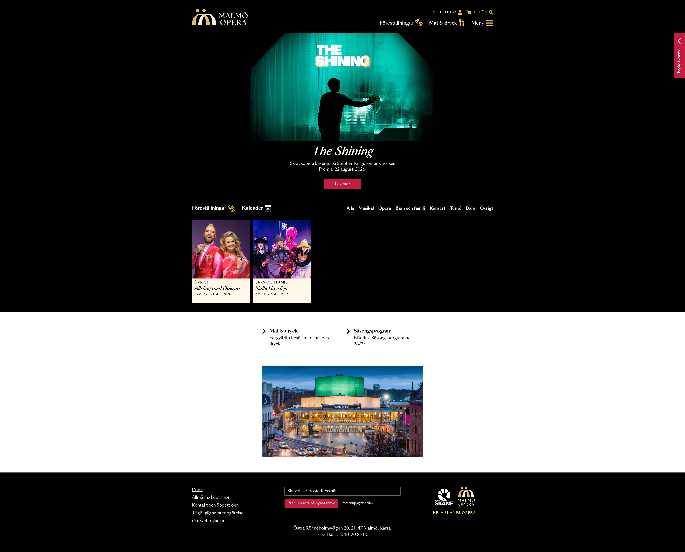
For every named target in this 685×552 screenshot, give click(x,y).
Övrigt (486, 208)
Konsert (437, 208)
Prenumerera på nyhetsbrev (311, 503)
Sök (483, 12)
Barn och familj (410, 208)
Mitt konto (444, 12)
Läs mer (342, 184)
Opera (384, 208)
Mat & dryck (443, 23)
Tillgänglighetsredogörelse (217, 513)
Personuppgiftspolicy (357, 503)
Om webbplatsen (208, 521)
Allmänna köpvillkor (210, 497)
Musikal (366, 208)
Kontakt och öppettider (215, 505)
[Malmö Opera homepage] (220, 17)
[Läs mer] (342, 87)
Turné (455, 208)
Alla (350, 208)
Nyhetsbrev (679, 61)
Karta (385, 528)
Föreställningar (396, 23)
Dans (471, 208)
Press (197, 490)
